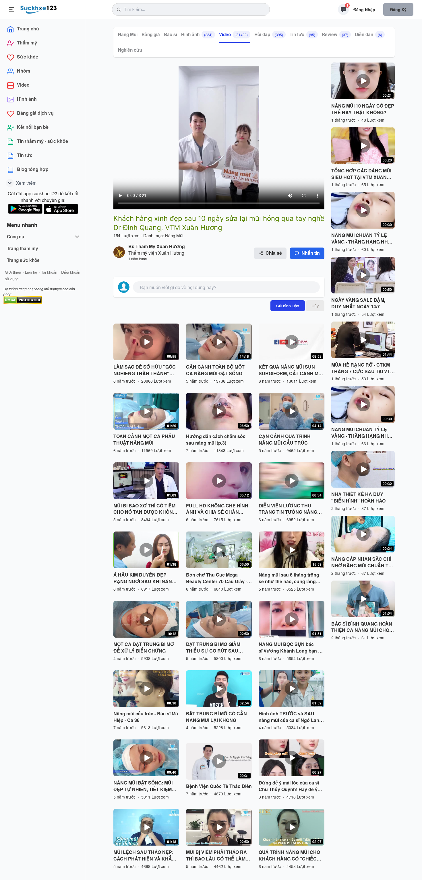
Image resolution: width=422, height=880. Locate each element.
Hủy (315, 305)
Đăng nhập (364, 9)
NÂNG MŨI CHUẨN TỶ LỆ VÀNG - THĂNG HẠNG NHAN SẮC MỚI (363, 238)
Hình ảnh (196, 34)
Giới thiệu (13, 272)
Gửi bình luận (287, 305)
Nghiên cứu (130, 50)
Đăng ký (398, 9)
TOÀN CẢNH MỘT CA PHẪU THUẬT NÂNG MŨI (144, 439)
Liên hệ (31, 272)
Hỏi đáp (268, 34)
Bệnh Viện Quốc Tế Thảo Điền (219, 786)
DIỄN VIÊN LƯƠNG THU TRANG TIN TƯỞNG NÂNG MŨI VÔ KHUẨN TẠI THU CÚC (291, 509)
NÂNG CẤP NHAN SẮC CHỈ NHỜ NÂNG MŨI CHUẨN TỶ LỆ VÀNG (361, 562)
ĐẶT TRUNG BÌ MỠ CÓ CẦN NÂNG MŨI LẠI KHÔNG (216, 716)
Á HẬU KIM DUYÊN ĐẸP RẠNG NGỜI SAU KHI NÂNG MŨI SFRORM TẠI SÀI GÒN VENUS (144, 578)
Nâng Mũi (128, 34)
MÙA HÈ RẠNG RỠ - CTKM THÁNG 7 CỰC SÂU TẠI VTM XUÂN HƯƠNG (362, 368)
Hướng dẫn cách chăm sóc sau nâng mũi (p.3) (215, 439)
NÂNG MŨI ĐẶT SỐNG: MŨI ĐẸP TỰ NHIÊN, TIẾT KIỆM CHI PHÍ (143, 786)
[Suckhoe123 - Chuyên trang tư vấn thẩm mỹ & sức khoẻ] (38, 8)
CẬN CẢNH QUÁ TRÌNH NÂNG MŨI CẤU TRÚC (285, 439)
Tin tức (302, 34)
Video (233, 34)
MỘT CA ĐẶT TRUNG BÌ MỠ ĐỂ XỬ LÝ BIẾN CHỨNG (143, 647)
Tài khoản (49, 272)
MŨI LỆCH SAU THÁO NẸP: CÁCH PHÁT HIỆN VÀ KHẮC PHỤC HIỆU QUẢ (144, 855)
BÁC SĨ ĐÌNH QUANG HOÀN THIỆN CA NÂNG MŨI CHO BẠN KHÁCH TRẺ (361, 627)
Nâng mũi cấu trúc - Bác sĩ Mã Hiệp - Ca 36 (145, 716)
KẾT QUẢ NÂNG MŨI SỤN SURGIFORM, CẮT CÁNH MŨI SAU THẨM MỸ (291, 370)
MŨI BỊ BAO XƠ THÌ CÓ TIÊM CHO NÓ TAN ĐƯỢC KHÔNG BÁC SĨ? (144, 509)
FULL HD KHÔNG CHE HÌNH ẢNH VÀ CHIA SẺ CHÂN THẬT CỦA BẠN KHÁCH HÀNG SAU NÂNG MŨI (217, 509)
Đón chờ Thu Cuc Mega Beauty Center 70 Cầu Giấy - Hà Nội (216, 578)
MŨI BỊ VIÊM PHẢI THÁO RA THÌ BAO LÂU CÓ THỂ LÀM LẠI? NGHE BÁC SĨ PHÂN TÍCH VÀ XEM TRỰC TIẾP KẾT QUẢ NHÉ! (216, 855)
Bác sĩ (170, 34)
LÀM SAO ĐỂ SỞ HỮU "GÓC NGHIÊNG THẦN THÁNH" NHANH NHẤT (144, 370)
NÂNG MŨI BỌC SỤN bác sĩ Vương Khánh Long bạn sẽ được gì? (291, 647)
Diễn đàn (368, 34)
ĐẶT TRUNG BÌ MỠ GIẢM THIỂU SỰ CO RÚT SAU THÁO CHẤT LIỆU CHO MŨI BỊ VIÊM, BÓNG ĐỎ (218, 647)
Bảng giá (151, 34)
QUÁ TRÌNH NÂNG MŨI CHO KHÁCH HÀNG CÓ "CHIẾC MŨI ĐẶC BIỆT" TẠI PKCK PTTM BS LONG (289, 855)
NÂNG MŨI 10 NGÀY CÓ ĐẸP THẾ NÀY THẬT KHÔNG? (362, 109)
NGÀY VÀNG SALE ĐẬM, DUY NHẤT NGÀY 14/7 (358, 303)
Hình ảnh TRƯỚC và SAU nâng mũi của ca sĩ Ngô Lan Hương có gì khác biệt (289, 717)
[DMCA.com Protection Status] (22, 299)
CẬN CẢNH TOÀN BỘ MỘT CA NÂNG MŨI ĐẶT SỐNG (215, 370)
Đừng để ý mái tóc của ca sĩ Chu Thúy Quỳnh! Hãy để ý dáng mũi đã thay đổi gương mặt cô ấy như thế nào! (290, 786)
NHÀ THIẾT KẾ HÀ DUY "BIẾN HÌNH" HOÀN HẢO (358, 497)
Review (335, 34)
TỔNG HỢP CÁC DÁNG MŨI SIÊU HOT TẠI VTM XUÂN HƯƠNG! (361, 174)
